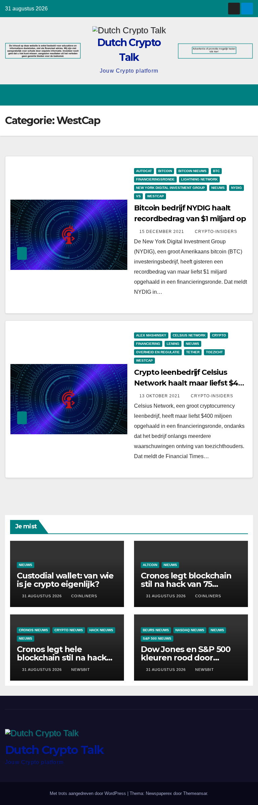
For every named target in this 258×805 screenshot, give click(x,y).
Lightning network (199, 179)
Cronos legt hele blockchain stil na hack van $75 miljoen (61, 657)
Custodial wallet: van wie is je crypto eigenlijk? (65, 580)
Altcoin (150, 565)
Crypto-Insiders (216, 231)
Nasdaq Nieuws (189, 630)
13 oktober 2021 (160, 396)
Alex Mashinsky (151, 335)
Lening (173, 344)
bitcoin (165, 171)
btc (216, 171)
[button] (221, 95)
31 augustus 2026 (42, 596)
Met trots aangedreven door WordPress (88, 793)
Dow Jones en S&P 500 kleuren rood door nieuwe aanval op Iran (185, 657)
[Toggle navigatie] (246, 94)
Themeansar (195, 793)
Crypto (219, 335)
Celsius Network (189, 335)
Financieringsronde (155, 179)
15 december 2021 (162, 231)
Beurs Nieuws (156, 630)
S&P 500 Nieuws (157, 638)
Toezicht (214, 352)
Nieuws (218, 188)
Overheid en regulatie (158, 352)
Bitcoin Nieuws (192, 171)
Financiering (148, 344)
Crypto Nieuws (68, 630)
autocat (144, 171)
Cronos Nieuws (33, 630)
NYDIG (236, 188)
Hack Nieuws (101, 630)
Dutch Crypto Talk (54, 750)
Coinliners (84, 596)
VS (138, 196)
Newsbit (80, 670)
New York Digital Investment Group (170, 188)
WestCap (155, 196)
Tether (193, 352)
